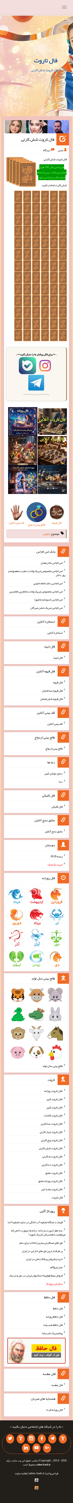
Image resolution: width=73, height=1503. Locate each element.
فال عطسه (57, 1385)
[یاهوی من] (63, 1438)
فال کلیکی (57, 806)
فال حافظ (58, 1308)
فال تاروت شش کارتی (37, 139)
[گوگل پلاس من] (47, 1448)
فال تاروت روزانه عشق (50, 1181)
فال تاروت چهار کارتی (51, 1132)
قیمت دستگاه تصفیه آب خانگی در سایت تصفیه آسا (35, 1222)
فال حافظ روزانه (54, 1316)
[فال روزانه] (22, 422)
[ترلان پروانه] (37, 127)
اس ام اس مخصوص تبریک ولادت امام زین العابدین (36, 591)
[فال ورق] (22, 480)
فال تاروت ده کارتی (52, 1164)
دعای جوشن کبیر (53, 773)
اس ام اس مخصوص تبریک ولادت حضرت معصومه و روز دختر (36, 573)
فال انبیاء (58, 657)
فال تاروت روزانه (53, 1091)
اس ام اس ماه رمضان (52, 563)
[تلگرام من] (52, 1438)
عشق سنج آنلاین (54, 831)
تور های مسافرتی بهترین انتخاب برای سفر (41, 1242)
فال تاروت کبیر (54, 1099)
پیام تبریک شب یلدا (52, 1333)
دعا (61, 781)
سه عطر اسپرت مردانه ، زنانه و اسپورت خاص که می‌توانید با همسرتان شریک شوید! (38, 1232)
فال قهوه (58, 682)
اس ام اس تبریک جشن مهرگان (46, 608)
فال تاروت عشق (54, 1173)
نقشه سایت (21, 1473)
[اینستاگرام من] (31, 1438)
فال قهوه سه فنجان (52, 690)
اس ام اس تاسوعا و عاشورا (48, 599)
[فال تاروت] (52, 422)
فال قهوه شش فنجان (51, 699)
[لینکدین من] (26, 1448)
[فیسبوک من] (42, 1438)
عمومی (46, 534)
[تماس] (21, 1438)
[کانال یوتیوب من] (36, 1448)
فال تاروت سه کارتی (52, 1123)
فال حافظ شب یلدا (53, 1325)
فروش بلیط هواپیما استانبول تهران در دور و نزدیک (36, 1275)
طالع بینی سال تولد (52, 1066)
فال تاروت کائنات (53, 1115)
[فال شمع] (22, 451)
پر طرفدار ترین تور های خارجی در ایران (42, 1251)
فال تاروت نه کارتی (52, 1156)
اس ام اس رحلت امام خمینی (48, 583)
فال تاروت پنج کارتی (52, 1140)
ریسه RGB (57, 856)
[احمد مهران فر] (58, 127)
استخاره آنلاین (55, 632)
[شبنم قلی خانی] (15, 127)
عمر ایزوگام (56, 1267)
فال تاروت (45, 60)
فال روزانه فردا (54, 1410)
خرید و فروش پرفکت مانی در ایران (44, 1259)
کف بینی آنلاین (55, 723)
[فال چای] (52, 480)
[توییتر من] (10, 1438)
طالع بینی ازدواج (54, 748)
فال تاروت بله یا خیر (52, 1189)
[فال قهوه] (52, 451)
